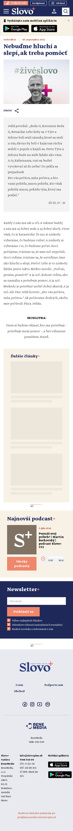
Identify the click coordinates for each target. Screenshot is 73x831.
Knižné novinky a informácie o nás (32, 629)
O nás (19, 685)
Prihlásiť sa (23, 612)
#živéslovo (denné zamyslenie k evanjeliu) (37, 625)
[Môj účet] (54, 11)
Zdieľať (8, 110)
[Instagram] (32, 706)
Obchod (19, 691)
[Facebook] (25, 706)
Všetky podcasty (22, 564)
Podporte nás (53, 685)
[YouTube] (39, 705)
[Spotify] (47, 706)
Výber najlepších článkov (27, 620)
